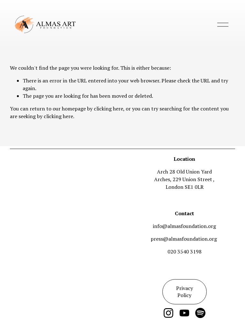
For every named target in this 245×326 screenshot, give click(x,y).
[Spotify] (200, 313)
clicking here (108, 108)
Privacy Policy (184, 292)
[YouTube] (184, 313)
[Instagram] (168, 313)
